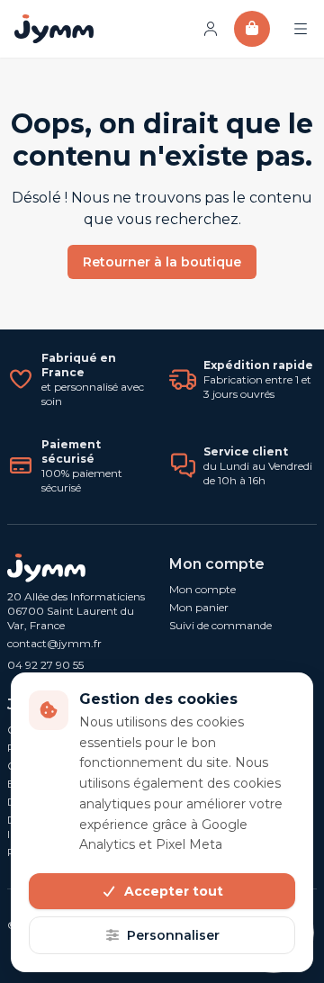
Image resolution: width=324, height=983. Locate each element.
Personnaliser (173, 935)
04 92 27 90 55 (45, 665)
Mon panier (199, 607)
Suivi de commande (220, 625)
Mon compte (202, 589)
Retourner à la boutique (162, 262)
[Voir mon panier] (252, 29)
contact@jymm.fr (54, 643)
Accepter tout (173, 891)
